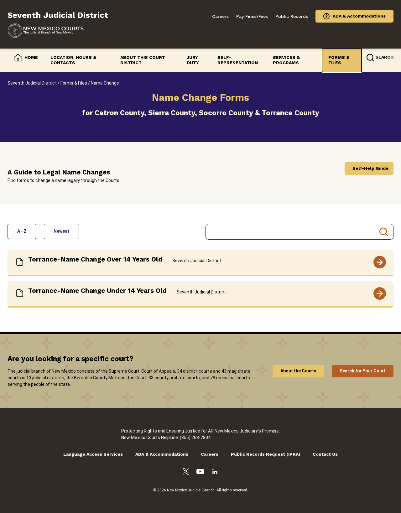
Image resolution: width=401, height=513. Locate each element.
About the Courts (298, 370)
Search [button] (384, 57)
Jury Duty (193, 60)
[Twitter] (186, 472)
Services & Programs (286, 60)
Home (31, 57)
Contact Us (325, 454)
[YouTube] (200, 472)
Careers (220, 16)
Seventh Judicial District (32, 83)
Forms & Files (338, 60)
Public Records (291, 16)
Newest (61, 231)
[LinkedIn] (214, 472)
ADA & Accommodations (359, 15)
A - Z (22, 231)
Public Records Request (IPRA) (265, 454)
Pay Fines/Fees (252, 16)
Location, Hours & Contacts (73, 60)
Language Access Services (93, 454)
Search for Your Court (363, 370)
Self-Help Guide (370, 168)
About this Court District (142, 60)
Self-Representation (237, 60)
